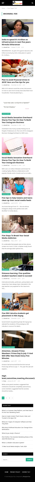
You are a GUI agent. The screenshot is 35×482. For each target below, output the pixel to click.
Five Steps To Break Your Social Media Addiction (15, 236)
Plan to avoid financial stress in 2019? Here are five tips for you (16, 81)
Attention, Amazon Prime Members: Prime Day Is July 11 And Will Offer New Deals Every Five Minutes (17, 355)
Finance (5, 36)
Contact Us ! (26, 472)
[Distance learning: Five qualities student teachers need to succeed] (17, 262)
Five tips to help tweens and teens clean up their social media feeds (17, 199)
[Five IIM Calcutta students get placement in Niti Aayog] (17, 302)
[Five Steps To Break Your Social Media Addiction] (17, 224)
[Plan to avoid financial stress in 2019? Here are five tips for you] (17, 68)
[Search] (32, 3)
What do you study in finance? (11, 433)
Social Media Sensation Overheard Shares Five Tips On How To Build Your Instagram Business (17, 120)
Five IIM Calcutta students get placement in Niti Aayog (15, 314)
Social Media (6, 113)
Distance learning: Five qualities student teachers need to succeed (17, 274)
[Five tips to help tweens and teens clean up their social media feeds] (17, 186)
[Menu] (3, 3)
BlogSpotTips (26, 476)
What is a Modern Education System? (13, 442)
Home (6, 472)
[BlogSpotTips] (17, 3)
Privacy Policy (15, 472)
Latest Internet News (8, 76)
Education (5, 269)
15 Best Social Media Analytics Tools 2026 (14, 446)
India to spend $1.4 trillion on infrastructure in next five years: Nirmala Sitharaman (16, 42)
